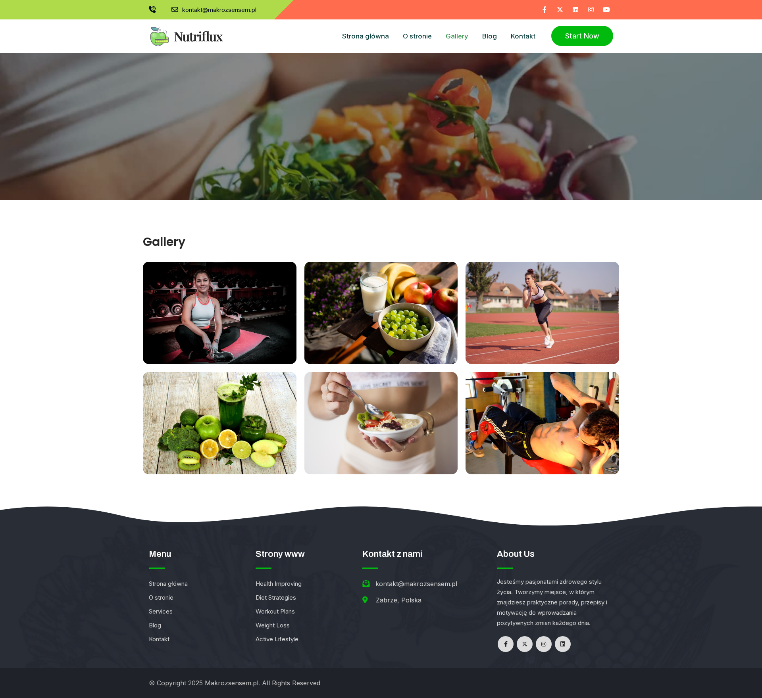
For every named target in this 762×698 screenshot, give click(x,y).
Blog (489, 36)
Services (161, 611)
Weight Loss (273, 625)
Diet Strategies (276, 597)
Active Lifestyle (277, 639)
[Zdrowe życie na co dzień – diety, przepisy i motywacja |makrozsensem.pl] (186, 33)
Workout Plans (275, 611)
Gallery (457, 36)
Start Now (582, 36)
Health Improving (279, 583)
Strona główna (365, 36)
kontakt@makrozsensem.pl (219, 9)
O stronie (417, 36)
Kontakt (523, 36)
